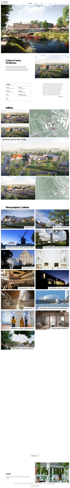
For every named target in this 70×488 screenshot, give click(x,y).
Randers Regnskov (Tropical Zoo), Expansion (23, 348)
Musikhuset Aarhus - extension (26, 288)
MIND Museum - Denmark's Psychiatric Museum (22, 328)
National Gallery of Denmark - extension (58, 288)
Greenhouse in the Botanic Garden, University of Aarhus (20, 247)
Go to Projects (33, 455)
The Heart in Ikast (29, 227)
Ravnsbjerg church (29, 308)
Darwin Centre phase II (28, 268)
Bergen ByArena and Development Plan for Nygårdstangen (53, 308)
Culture (25, 207)
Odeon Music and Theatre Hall (61, 227)
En (64, 3)
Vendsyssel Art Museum (62, 268)
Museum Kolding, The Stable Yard (60, 328)
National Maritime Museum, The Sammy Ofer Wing (56, 247)
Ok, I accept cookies (35, 485)
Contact (8, 474)
